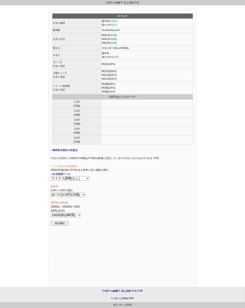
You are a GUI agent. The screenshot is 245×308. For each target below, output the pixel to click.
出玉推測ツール (61, 174)
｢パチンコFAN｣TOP (122, 298)
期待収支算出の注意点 (65, 150)
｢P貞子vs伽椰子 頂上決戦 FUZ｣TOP (122, 290)
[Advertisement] (122, 256)
